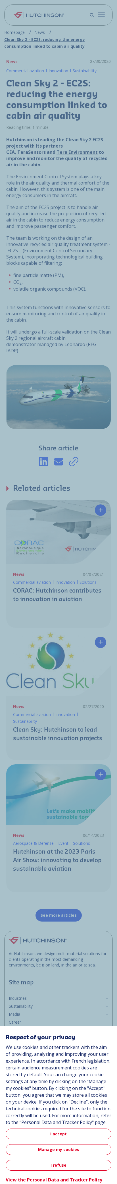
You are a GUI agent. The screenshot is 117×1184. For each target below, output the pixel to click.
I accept (58, 1134)
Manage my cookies (58, 1149)
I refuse (58, 1165)
